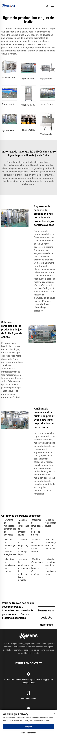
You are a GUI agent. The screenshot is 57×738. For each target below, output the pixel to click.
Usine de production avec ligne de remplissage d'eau (50, 566)
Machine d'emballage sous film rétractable (50, 544)
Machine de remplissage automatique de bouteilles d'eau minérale (23, 569)
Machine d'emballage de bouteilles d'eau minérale (36, 566)
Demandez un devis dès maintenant (46, 611)
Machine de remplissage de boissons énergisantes (9, 547)
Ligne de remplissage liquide (50, 523)
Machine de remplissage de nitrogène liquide (23, 527)
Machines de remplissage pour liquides (9, 565)
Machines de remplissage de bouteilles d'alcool (36, 527)
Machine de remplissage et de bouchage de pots (23, 547)
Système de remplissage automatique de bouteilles (9, 527)
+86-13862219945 (28, 698)
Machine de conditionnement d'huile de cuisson (36, 545)
